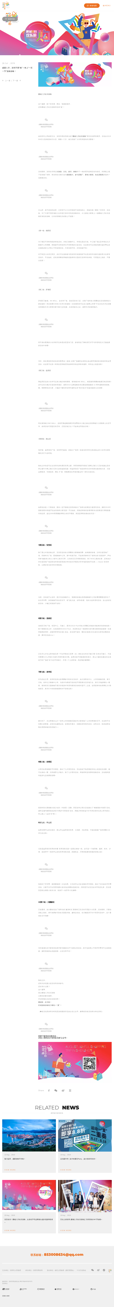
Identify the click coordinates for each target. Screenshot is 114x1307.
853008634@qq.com (63, 1254)
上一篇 (7, 80)
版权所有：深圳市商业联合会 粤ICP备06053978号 (17, 1281)
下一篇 (15, 80)
